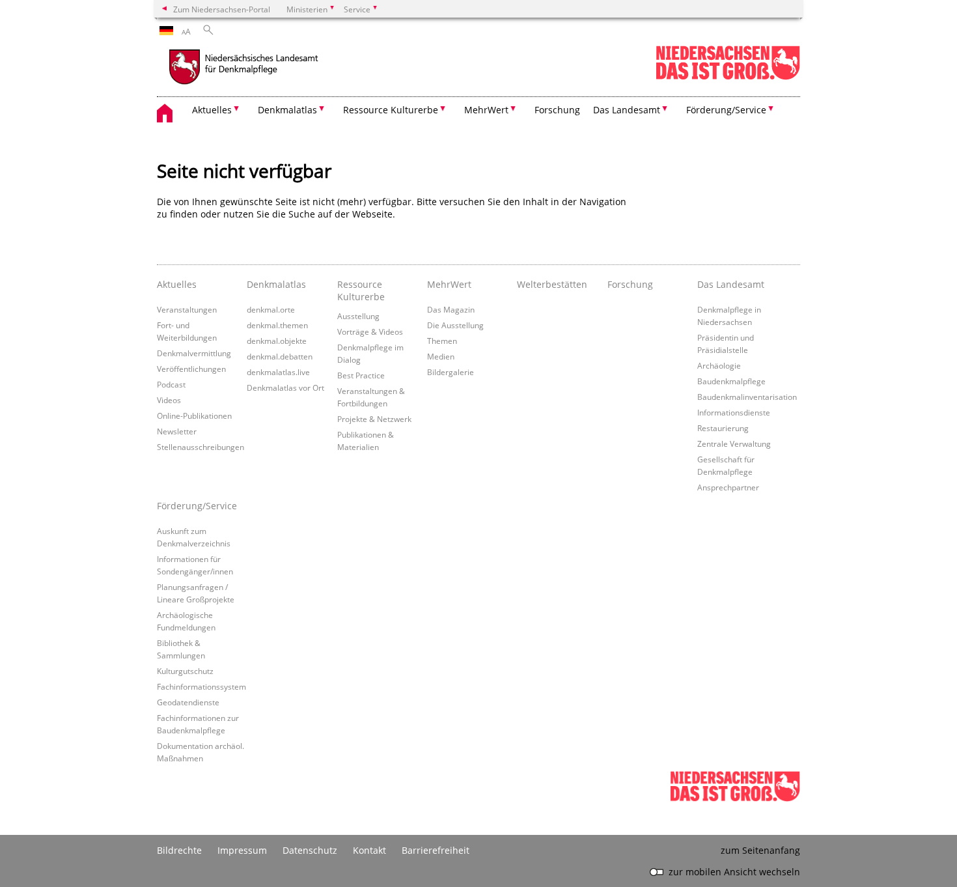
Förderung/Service (197, 506)
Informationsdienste (733, 412)
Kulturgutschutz (185, 671)
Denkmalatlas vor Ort (285, 387)
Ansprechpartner (728, 487)
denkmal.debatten (279, 356)
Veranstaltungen (187, 309)
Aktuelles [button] (212, 110)
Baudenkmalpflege (731, 381)
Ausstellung (358, 316)
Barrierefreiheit (435, 850)
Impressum (242, 850)
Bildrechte (179, 850)
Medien (440, 356)
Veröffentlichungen (191, 368)
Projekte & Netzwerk (374, 419)
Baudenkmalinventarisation (747, 396)
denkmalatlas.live (278, 372)
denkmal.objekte (277, 340)
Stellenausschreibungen (200, 447)
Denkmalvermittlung (194, 353)
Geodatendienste (188, 702)
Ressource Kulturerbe (361, 290)
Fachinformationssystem (201, 686)
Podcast (171, 384)
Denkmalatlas (276, 284)
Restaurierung (723, 428)
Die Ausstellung (455, 325)
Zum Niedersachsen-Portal (221, 9)
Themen (442, 340)
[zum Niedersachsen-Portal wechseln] (728, 77)
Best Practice (361, 375)
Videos (169, 400)
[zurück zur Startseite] (271, 68)
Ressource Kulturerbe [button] (390, 110)
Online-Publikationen (194, 415)
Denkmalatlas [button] (287, 110)
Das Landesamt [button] (626, 110)
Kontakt (369, 850)
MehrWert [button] (486, 110)
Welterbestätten (552, 284)
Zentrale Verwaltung (734, 443)
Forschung (557, 110)
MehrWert (449, 284)
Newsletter (177, 431)
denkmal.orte (271, 309)
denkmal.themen (277, 325)
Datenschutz (310, 850)
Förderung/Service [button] (726, 110)
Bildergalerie (450, 372)
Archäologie (719, 365)
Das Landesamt (730, 284)
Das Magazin (451, 309)
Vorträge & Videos (370, 331)
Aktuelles (177, 284)
